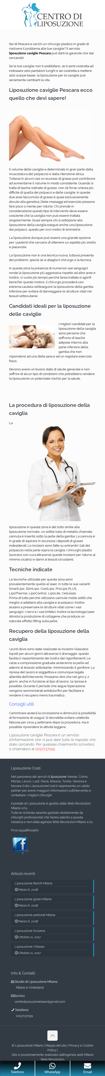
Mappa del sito (56, 1045)
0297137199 (45, 749)
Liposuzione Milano (29, 1045)
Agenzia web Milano (79, 1055)
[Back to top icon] (52, 1035)
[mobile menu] (98, 10)
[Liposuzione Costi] (52, 14)
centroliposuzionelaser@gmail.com (40, 1001)
